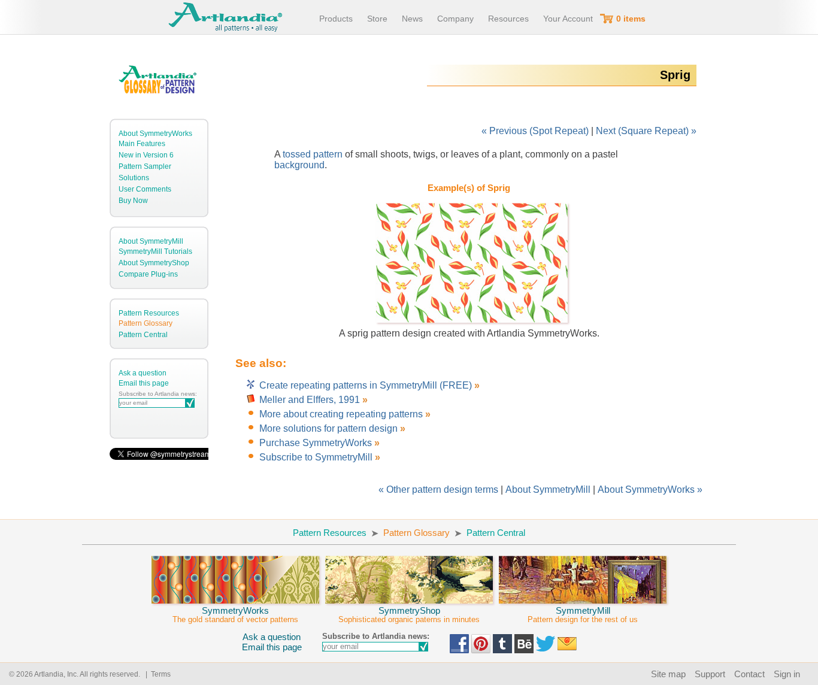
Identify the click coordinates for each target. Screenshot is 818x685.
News (412, 18)
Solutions (134, 178)
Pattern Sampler (145, 166)
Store (377, 18)
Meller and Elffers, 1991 (309, 400)
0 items (631, 18)
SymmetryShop (409, 614)
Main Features (142, 144)
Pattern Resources (149, 313)
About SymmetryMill (151, 241)
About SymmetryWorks (155, 133)
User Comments (145, 189)
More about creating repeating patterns (341, 414)
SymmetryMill (583, 614)
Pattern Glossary (145, 323)
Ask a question (142, 373)
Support (710, 674)
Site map (668, 674)
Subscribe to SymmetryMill (315, 457)
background (299, 165)
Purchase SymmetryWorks (315, 443)
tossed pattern (313, 154)
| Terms (156, 674)
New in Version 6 (146, 155)
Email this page (144, 383)
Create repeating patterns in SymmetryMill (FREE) (366, 385)
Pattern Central (143, 335)
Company (455, 18)
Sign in (787, 674)
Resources (508, 18)
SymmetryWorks (235, 614)
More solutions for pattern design (328, 428)
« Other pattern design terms (438, 489)
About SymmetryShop (154, 263)
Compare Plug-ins (148, 274)
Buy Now (133, 200)
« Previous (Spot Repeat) (535, 131)
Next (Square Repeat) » (646, 131)
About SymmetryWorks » (650, 489)
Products (336, 18)
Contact (749, 674)
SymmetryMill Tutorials (155, 251)
